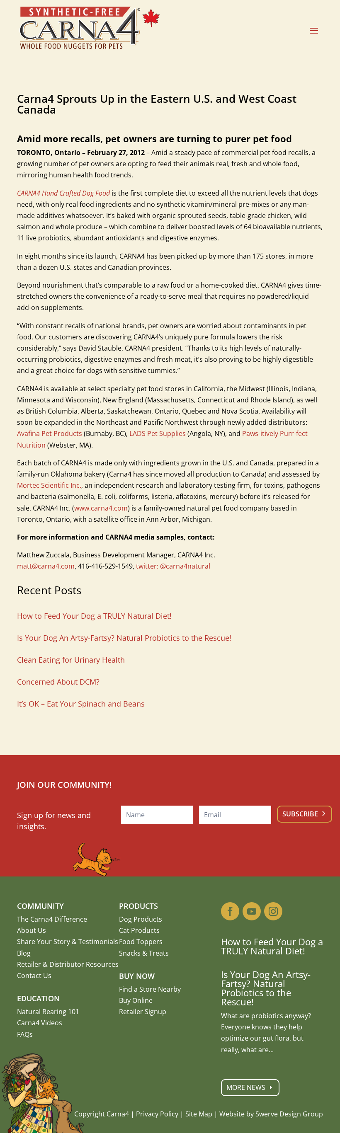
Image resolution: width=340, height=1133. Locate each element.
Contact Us (34, 975)
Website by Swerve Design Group (271, 1113)
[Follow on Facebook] (230, 911)
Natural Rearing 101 (48, 1011)
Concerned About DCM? (58, 682)
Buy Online (136, 1000)
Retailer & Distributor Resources (68, 964)
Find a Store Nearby (150, 989)
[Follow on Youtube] (252, 911)
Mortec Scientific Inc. (49, 485)
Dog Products (140, 919)
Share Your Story (43, 941)
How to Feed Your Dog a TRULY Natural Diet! (94, 616)
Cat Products (139, 930)
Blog (24, 953)
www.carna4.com (101, 508)
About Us (31, 930)
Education (38, 998)
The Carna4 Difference (52, 919)
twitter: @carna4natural (173, 566)
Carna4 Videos (39, 1022)
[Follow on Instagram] (273, 911)
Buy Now (137, 976)
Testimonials (98, 941)
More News (245, 1087)
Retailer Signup (142, 1011)
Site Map (198, 1113)
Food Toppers (141, 941)
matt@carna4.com (46, 566)
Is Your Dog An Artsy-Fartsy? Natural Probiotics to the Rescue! (124, 638)
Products (138, 906)
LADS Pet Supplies (157, 433)
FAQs (25, 1034)
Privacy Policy (157, 1113)
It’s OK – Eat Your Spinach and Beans (81, 704)
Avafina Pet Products (49, 433)
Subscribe (300, 813)
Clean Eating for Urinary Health (71, 660)
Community (40, 906)
